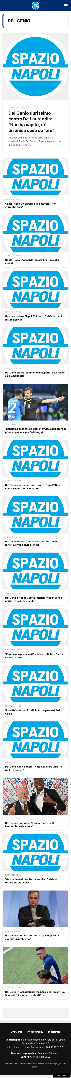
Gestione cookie (62, 1075)
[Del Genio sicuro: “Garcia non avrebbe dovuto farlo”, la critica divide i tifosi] (35, 522)
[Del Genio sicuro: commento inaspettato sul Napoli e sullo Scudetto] (35, 353)
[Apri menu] (66, 6)
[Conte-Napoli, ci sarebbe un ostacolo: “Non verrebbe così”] (35, 185)
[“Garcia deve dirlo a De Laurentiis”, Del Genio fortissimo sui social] (35, 860)
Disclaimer (54, 1031)
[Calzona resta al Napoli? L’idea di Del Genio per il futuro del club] (35, 297)
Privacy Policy (35, 1031)
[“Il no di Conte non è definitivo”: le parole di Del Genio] (35, 691)
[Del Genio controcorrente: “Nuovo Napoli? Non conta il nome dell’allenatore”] (35, 466)
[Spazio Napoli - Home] (35, 6)
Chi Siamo (16, 1031)
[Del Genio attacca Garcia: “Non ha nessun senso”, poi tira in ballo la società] (35, 579)
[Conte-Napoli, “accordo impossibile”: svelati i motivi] (35, 241)
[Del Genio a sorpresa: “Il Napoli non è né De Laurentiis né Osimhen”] (35, 804)
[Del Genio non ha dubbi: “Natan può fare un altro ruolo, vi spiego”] (35, 747)
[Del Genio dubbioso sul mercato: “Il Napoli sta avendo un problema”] (35, 917)
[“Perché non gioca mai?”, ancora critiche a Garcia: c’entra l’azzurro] (35, 635)
